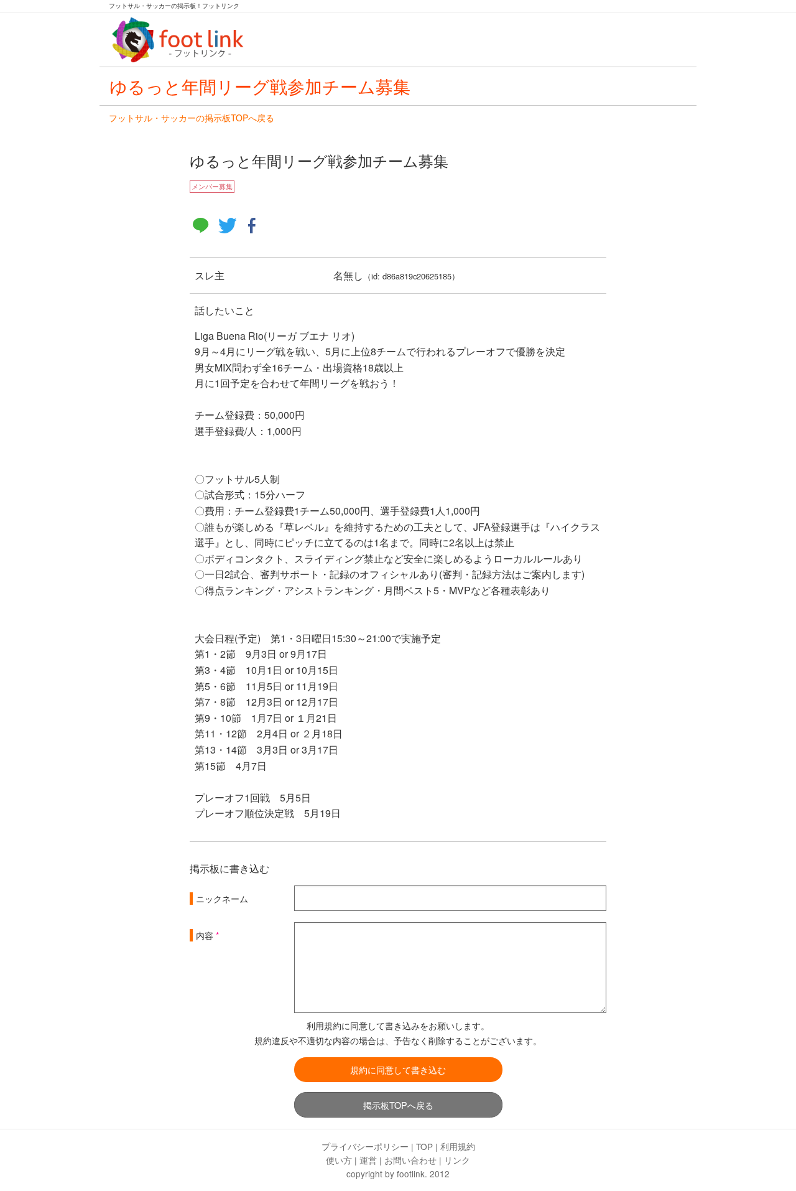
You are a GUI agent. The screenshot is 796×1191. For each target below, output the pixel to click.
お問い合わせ (410, 1160)
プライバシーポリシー (365, 1146)
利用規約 (457, 1146)
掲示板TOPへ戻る (398, 1104)
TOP (424, 1146)
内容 (204, 935)
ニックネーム (222, 898)
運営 (368, 1160)
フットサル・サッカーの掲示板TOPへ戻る (191, 117)
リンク (457, 1160)
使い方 (339, 1160)
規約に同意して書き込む (398, 1069)
